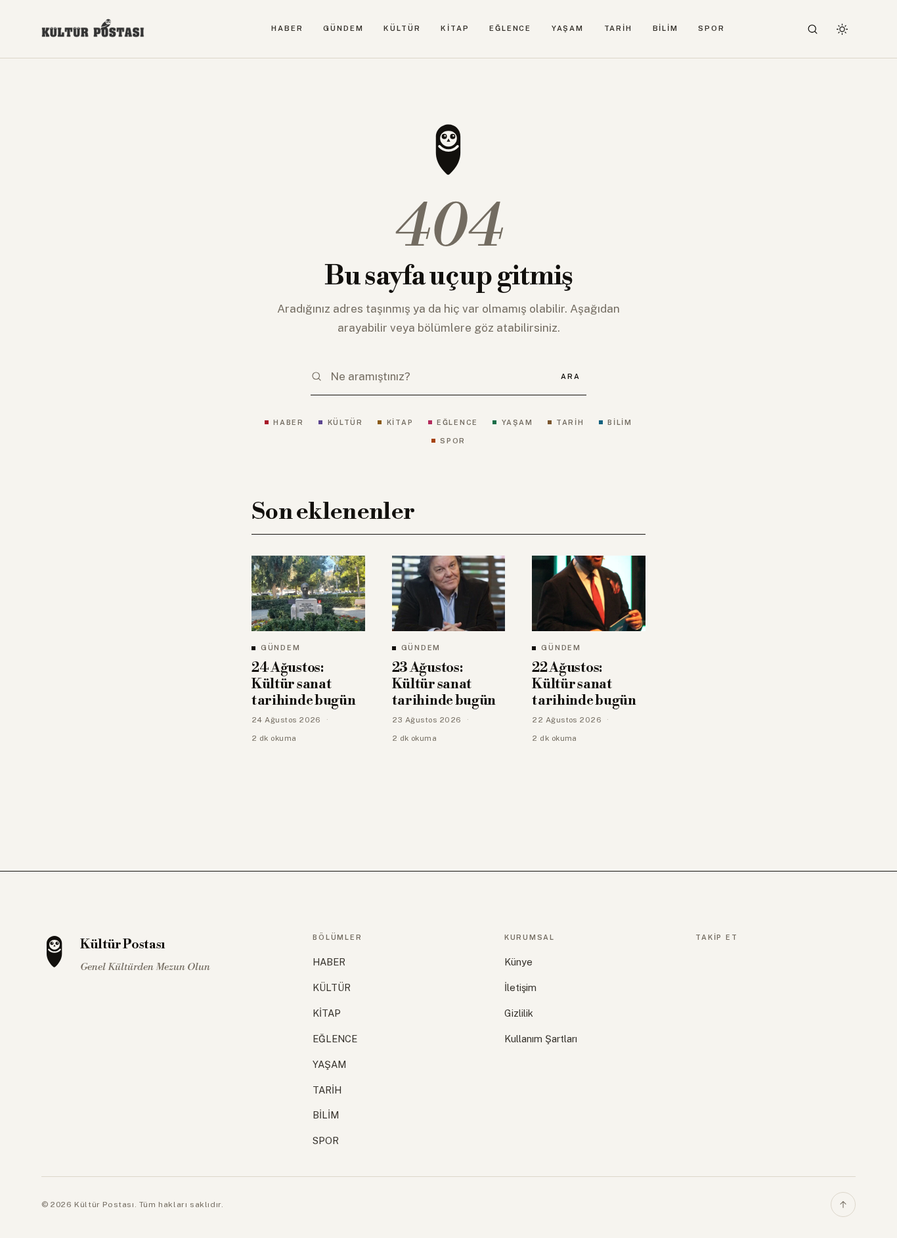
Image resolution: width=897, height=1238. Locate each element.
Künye (518, 961)
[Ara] (813, 29)
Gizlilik (518, 1013)
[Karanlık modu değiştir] (842, 29)
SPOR (711, 28)
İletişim (520, 987)
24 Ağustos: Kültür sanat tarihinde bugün (303, 684)
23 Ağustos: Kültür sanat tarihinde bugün (444, 684)
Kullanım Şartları (540, 1038)
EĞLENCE (510, 28)
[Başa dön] (843, 1204)
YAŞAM (568, 28)
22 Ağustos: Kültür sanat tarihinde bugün (584, 684)
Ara (570, 376)
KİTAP (455, 28)
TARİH (618, 28)
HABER (287, 28)
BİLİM (666, 28)
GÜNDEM (343, 28)
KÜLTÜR (401, 28)
